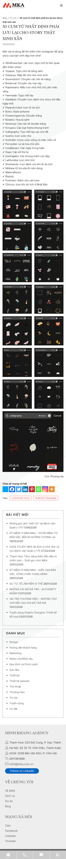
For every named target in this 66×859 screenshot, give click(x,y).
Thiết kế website (19, 681)
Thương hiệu (17, 692)
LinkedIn (10, 836)
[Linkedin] (25, 489)
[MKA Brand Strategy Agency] (14, 5)
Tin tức (13, 18)
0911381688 (25, 855)
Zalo (8, 825)
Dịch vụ (10, 795)
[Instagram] (45, 489)
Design (13, 642)
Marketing (15, 653)
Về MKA (10, 790)
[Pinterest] (32, 489)
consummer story (21, 498)
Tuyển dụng (16, 703)
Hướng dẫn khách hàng (23, 647)
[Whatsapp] (38, 489)
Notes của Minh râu (21, 658)
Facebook (11, 830)
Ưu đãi (13, 708)
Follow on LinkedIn (22, 770)
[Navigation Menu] (61, 5)
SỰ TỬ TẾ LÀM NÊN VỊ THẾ (26, 583)
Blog (5, 18)
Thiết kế (14, 675)
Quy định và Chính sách (23, 664)
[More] (52, 489)
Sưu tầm (14, 669)
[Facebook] (12, 489)
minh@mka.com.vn (21, 764)
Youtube (10, 841)
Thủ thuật (15, 686)
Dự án (9, 801)
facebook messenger (46, 498)
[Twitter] (19, 489)
